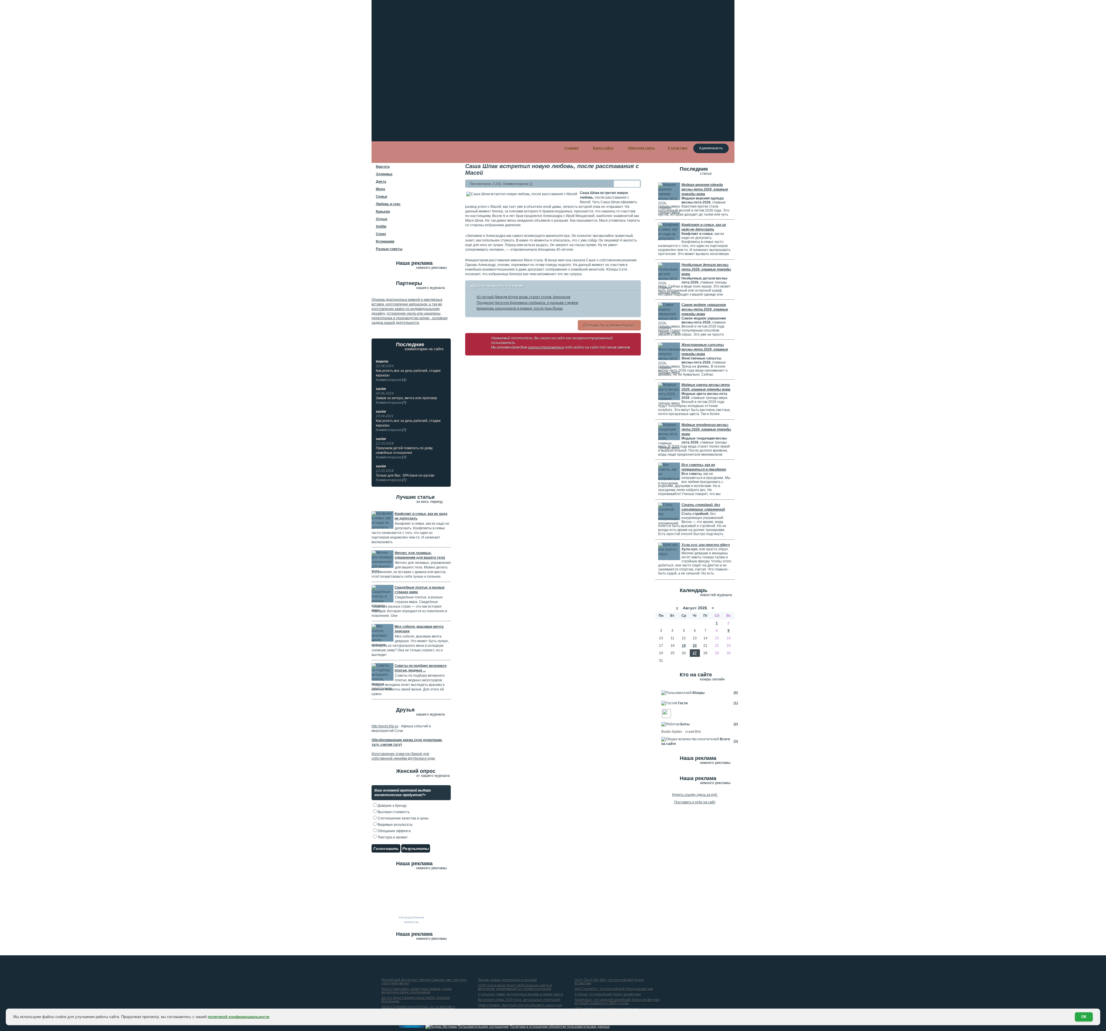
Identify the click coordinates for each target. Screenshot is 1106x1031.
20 (695, 646)
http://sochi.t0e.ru (385, 726)
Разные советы (389, 249)
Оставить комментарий (609, 325)
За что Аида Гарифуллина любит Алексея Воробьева (416, 999)
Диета (381, 182)
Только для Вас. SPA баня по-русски (405, 477)
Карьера (383, 212)
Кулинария (385, 241)
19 (684, 646)
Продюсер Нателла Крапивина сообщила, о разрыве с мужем (527, 303)
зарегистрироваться (546, 347)
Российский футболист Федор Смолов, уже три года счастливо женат (424, 982)
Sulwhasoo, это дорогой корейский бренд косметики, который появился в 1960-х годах (617, 1001)
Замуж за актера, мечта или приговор (406, 400)
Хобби (381, 227)
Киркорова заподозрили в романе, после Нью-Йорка (520, 309)
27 (695, 653)
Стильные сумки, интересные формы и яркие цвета (520, 994)
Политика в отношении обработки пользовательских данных (560, 1027)
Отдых (381, 219)
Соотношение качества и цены (403, 818)
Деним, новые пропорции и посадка (507, 980)
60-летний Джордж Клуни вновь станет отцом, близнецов (523, 297)
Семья (381, 197)
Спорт (381, 234)
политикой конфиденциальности (238, 1017)
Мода (380, 189)
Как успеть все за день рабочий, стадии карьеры (408, 375)
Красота (383, 167)
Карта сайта (603, 148)
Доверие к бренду (392, 806)
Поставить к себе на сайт (695, 802)
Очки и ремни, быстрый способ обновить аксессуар (520, 1005)
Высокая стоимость (393, 812)
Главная (572, 148)
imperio (382, 361)
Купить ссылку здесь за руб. (695, 795)
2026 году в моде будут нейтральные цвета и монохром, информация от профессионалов (515, 987)
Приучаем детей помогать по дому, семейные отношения (404, 452)
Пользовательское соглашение (483, 1027)
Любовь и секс (388, 204)
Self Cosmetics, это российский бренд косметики (614, 989)
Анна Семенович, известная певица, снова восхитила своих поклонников (417, 990)
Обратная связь (641, 148)
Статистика (678, 148)
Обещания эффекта (394, 831)
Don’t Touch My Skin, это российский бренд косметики (609, 982)
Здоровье (384, 174)
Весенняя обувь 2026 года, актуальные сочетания (519, 1000)
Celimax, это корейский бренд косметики (608, 994)
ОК (1083, 1017)
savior (381, 389)
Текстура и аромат (392, 837)
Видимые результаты (395, 825)
